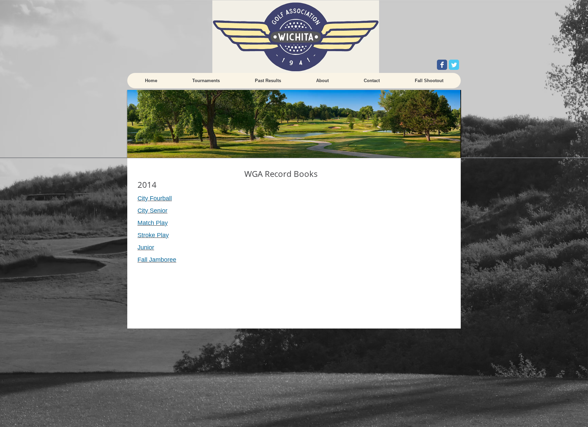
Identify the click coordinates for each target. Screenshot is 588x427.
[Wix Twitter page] (454, 65)
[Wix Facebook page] (442, 65)
